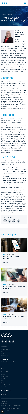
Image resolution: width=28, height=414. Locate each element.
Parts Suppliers (4, 355)
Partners (3, 382)
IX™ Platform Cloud (5, 364)
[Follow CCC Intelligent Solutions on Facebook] (9, 341)
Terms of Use (4, 401)
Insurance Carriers (5, 351)
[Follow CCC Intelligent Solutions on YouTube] (2, 341)
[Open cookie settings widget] (2, 411)
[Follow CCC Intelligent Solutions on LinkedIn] (13, 341)
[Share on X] (13, 220)
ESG (2, 380)
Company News (4, 376)
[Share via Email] (18, 220)
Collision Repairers (5, 349)
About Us (3, 374)
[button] (25, 3)
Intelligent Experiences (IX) (7, 361)
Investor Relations (5, 386)
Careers (3, 378)
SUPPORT (3, 394)
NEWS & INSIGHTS (6, 390)
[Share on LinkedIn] (9, 220)
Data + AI (3, 366)
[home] (4, 3)
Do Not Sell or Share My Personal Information (11, 405)
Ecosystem (3, 368)
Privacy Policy (4, 403)
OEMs (2, 353)
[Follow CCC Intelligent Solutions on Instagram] (6, 341)
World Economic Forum (6, 384)
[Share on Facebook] (5, 220)
